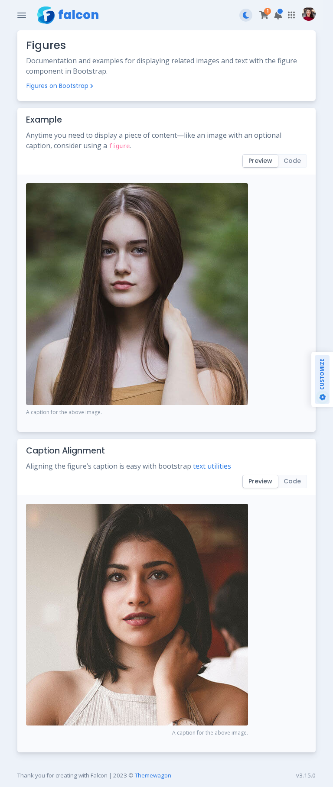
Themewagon (153, 775)
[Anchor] (67, 120)
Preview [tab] (260, 160)
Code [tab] (292, 160)
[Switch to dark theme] (245, 15)
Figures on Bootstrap (57, 85)
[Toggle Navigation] (21, 15)
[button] (278, 15)
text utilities (212, 466)
